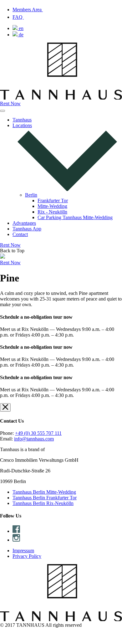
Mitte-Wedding (52, 206)
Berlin (31, 195)
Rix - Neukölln (52, 211)
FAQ (18, 17)
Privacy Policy (27, 556)
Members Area (28, 9)
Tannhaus (22, 119)
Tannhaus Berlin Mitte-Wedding (44, 492)
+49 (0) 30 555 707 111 (38, 433)
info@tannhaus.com (34, 438)
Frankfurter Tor (53, 200)
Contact (20, 234)
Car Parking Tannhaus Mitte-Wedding (75, 217)
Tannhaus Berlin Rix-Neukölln (43, 503)
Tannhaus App (27, 228)
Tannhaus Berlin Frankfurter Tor (45, 497)
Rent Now (10, 103)
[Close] (5, 407)
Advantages (24, 223)
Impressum (23, 550)
